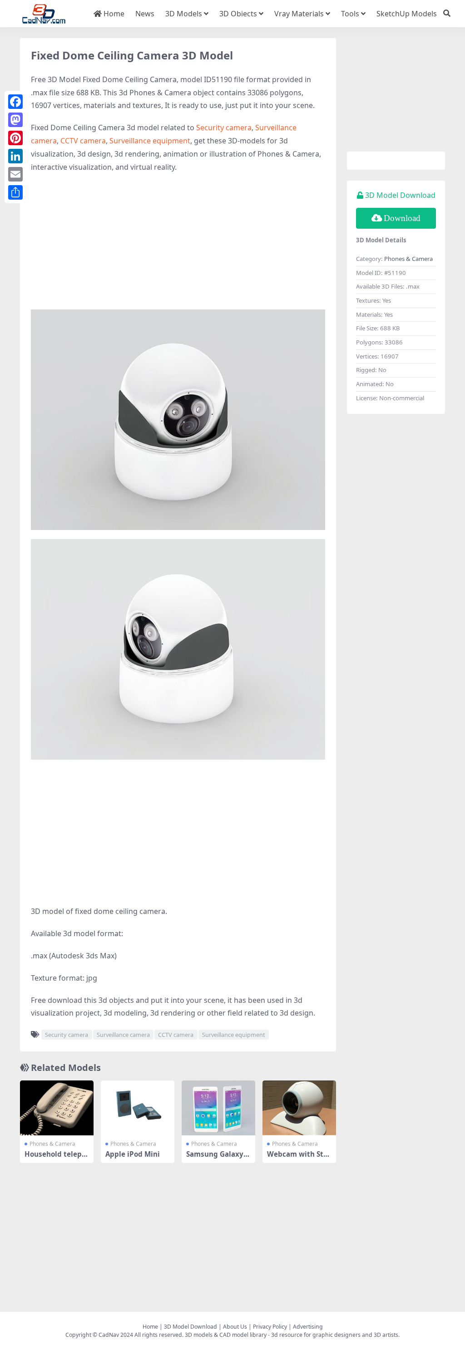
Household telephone (55, 1158)
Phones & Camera (52, 1144)
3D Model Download (190, 1326)
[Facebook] (15, 102)
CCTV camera (83, 141)
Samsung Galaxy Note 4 (218, 1158)
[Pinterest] (15, 138)
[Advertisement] (178, 245)
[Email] (15, 174)
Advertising (308, 1326)
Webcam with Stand (297, 1158)
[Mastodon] (15, 120)
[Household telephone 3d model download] (57, 1108)
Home (113, 14)
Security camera (224, 128)
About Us (235, 1326)
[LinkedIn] (15, 156)
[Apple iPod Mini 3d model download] (137, 1108)
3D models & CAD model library (226, 1335)
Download (402, 218)
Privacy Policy (270, 1326)
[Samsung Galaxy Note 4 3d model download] (218, 1108)
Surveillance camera (123, 1035)
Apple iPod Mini (132, 1154)
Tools (350, 14)
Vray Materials (299, 14)
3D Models (183, 14)
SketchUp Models (406, 14)
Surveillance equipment (149, 141)
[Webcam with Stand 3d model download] (299, 1108)
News (144, 14)
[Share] (15, 192)
